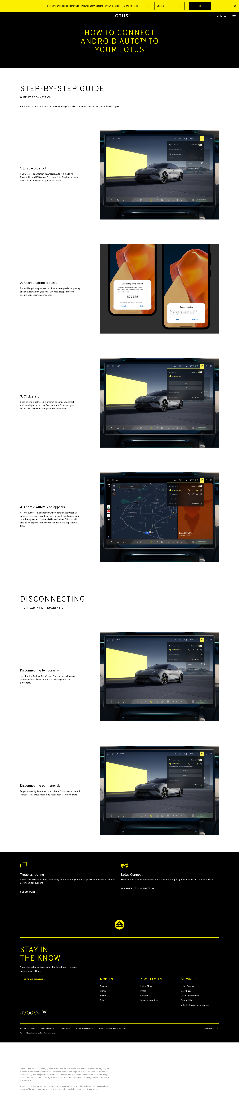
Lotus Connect (188, 986)
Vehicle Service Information (195, 1005)
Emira (103, 995)
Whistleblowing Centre (84, 1028)
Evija (102, 1000)
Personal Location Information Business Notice (38, 1033)
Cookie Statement (47, 1028)
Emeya (103, 986)
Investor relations (149, 1000)
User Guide (186, 991)
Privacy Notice (65, 1028)
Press (143, 991)
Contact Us (186, 1000)
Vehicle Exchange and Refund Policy (112, 1028)
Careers (144, 995)
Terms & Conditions (27, 1028)
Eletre (103, 991)
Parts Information (190, 995)
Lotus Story (146, 986)
